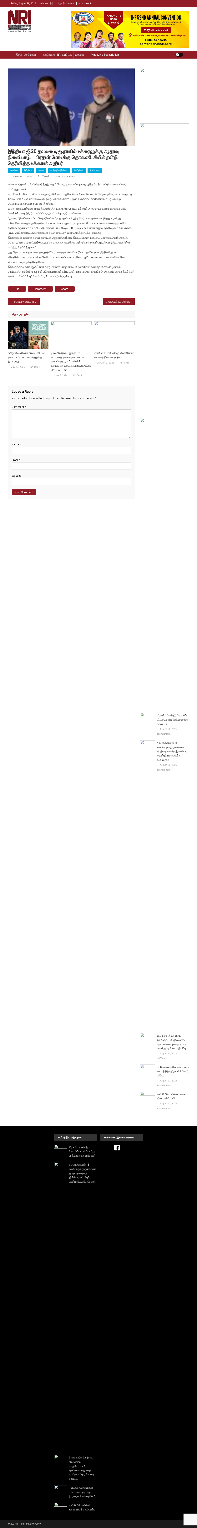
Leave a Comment (65, 176)
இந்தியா (28, 170)
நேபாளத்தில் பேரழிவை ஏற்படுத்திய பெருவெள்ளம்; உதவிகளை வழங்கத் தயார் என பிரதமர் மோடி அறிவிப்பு (171, 1042)
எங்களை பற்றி (46, 3)
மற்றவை (79, 54)
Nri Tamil (43, 176)
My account (84, 3)
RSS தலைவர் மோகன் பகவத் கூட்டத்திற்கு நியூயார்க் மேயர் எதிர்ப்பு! (173, 1071)
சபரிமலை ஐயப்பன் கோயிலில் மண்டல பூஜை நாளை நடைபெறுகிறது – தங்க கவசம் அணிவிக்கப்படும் (27, 301)
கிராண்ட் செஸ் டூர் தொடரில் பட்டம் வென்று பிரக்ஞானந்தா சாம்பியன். (172, 719)
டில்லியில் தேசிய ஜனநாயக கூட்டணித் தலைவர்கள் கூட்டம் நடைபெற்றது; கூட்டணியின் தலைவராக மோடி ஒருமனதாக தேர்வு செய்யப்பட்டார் (71, 361)
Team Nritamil (164, 734)
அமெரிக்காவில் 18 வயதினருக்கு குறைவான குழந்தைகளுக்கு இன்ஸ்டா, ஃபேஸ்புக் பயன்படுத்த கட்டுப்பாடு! (172, 751)
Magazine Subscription (105, 54)
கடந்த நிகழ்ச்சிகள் (59, 170)
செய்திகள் (30, 54)
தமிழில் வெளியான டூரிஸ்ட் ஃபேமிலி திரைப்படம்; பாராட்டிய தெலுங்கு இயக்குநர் (26, 357)
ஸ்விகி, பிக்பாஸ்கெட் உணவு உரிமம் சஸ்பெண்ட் (171, 1096)
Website (17, 475)
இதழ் (19, 54)
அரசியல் (14, 170)
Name (16, 444)
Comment (19, 406)
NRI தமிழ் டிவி (64, 54)
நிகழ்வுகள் (49, 54)
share (64, 288)
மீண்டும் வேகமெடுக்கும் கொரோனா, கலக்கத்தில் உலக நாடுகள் (114, 355)
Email (16, 460)
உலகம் (41, 170)
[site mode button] (179, 55)
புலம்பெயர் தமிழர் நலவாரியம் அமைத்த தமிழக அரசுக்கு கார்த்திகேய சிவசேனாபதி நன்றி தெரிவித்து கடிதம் (120, 301)
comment (40, 288)
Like (17, 288)
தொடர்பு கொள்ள (66, 3)
